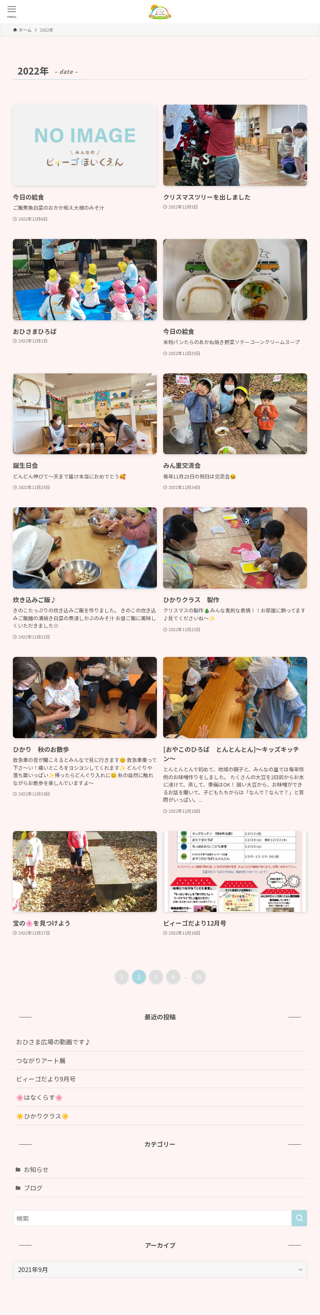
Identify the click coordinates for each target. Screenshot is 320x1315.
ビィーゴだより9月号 (46, 1078)
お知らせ (36, 1169)
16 (199, 977)
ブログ (33, 1187)
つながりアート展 (41, 1060)
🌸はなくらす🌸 (49, 1097)
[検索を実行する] (299, 1218)
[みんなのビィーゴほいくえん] (159, 11)
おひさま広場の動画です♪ (53, 1041)
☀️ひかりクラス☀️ (42, 1116)
